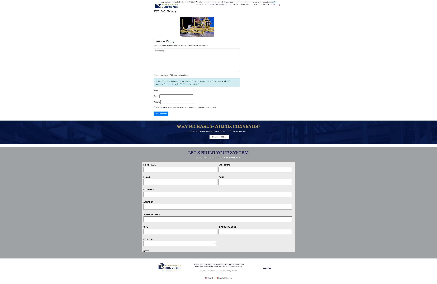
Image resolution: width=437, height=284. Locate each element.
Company (199, 5)
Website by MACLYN (230, 271)
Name (156, 90)
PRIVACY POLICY (216, 271)
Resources (245, 5)
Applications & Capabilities (216, 5)
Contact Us (264, 5)
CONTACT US (204, 271)
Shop (273, 5)
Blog (256, 5)
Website (157, 102)
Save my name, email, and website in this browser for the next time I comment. (187, 107)
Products (234, 5)
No (275, 2)
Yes (272, 2)
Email (156, 96)
